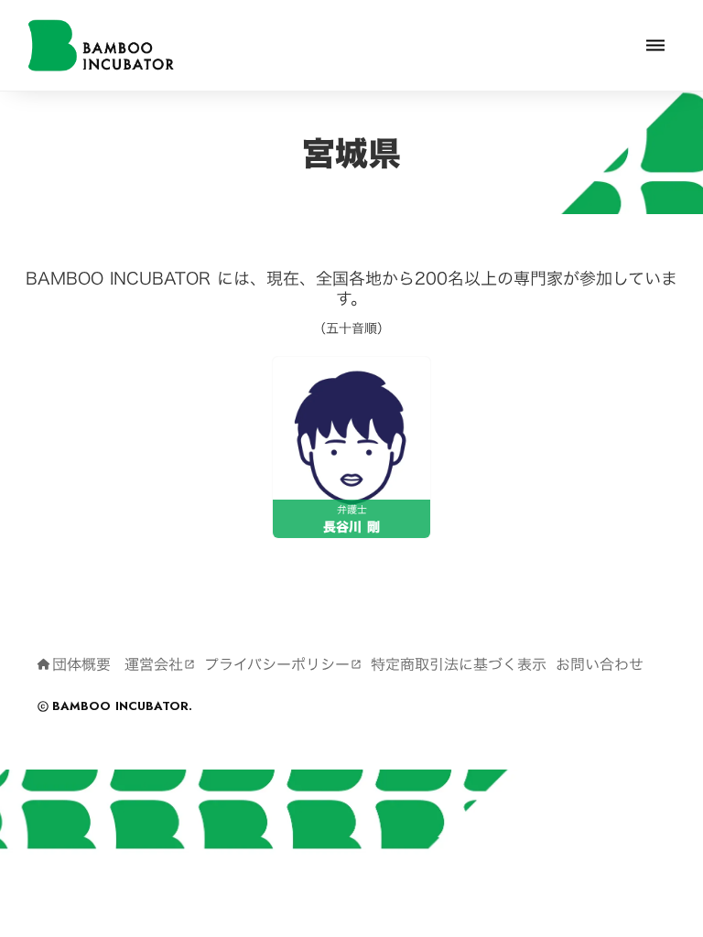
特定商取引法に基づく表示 (458, 664)
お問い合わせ (600, 664)
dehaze (655, 46)
